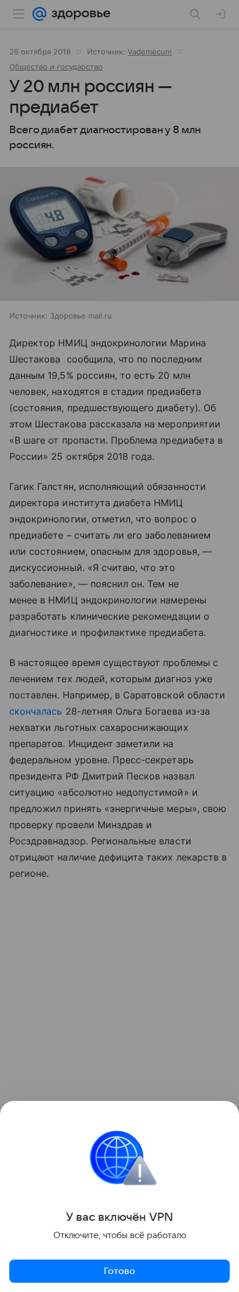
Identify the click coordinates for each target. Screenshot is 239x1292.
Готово (119, 1271)
